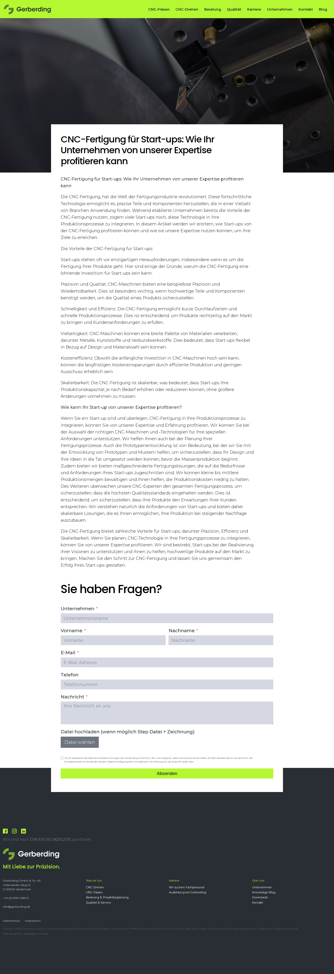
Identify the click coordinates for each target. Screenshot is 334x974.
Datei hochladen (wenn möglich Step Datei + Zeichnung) (128, 732)
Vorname (71, 630)
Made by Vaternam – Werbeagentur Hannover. (26, 934)
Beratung (212, 9)
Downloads (260, 897)
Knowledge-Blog (264, 892)
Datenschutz (11, 920)
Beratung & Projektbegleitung (107, 897)
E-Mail (68, 652)
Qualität (234, 9)
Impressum (33, 920)
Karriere (254, 9)
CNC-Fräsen (159, 9)
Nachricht (72, 697)
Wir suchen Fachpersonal (186, 887)
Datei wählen (80, 742)
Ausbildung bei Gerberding (187, 892)
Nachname (182, 630)
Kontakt (305, 9)
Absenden (167, 773)
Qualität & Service (98, 902)
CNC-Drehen (187, 9)
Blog (323, 9)
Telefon (69, 675)
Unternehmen (280, 9)
